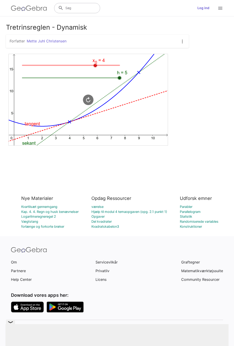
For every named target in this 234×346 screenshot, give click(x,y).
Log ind (203, 8)
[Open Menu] (220, 8)
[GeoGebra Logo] (29, 8)
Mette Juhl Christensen (46, 41)
